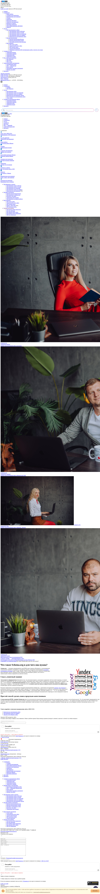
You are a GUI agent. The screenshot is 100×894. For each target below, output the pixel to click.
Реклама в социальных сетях (13, 806)
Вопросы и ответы (11, 23)
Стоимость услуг (8, 51)
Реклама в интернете (9, 192)
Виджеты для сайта (11, 807)
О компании (7, 12)
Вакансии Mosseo (10, 772)
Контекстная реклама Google (16, 40)
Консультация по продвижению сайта (15, 96)
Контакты (6, 71)
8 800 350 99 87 (4, 75)
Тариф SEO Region (11, 52)
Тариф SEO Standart (11, 53)
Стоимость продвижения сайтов (12, 99)
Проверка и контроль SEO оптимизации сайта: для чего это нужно (26, 49)
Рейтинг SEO (31, 659)
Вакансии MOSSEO (11, 20)
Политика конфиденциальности (9, 831)
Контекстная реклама (11, 38)
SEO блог (8, 60)
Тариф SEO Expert (11, 56)
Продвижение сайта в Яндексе (17, 31)
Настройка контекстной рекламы (17, 42)
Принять (95, 891)
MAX (2, 78)
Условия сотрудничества (12, 15)
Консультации (9, 43)
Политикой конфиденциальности (14, 858)
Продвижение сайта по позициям (17, 34)
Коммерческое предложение (13, 16)
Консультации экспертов (10, 811)
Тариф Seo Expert (10, 104)
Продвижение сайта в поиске (11, 794)
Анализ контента (10, 818)
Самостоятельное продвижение (11, 63)
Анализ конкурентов (14, 48)
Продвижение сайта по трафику (17, 35)
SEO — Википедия (11, 65)
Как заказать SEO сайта (12, 825)
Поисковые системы (23, 659)
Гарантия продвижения (12, 764)
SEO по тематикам (11, 826)
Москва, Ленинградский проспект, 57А (10, 750)
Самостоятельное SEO (9, 126)
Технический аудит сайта (15, 45)
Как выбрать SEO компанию (13, 823)
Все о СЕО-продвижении (10, 57)
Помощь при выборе (9, 208)
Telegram (6, 78)
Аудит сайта (9, 98)
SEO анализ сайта (13, 47)
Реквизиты (9, 19)
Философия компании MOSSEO (14, 26)
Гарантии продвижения (12, 22)
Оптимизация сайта (11, 64)
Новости (8, 27)
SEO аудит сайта (13, 44)
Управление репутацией (12, 809)
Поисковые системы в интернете (14, 68)
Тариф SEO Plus (10, 55)
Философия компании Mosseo (13, 765)
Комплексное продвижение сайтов (15, 95)
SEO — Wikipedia (8, 125)
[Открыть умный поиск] (96, 110)
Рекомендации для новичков (11, 785)
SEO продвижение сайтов (12, 30)
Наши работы (9, 14)
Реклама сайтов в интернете (11, 802)
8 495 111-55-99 (4, 9)
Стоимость (6, 122)
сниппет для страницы (59, 687)
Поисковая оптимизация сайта (14, 786)
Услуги (5, 28)
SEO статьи (9, 61)
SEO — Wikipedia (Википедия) (14, 788)
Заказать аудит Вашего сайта (11, 714)
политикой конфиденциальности (41, 892)
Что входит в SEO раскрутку (13, 821)
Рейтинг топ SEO (10, 69)
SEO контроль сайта (11, 817)
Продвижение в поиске (9, 184)
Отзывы (8, 18)
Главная (5, 11)
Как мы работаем (10, 822)
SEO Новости (9, 59)
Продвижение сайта (11, 91)
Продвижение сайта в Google (16, 32)
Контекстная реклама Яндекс (16, 39)
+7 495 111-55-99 (5, 737)
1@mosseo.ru (26, 881)
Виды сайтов (9, 67)
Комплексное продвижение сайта (17, 36)
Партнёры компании (11, 24)
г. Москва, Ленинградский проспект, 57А (11, 758)
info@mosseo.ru (4, 77)
